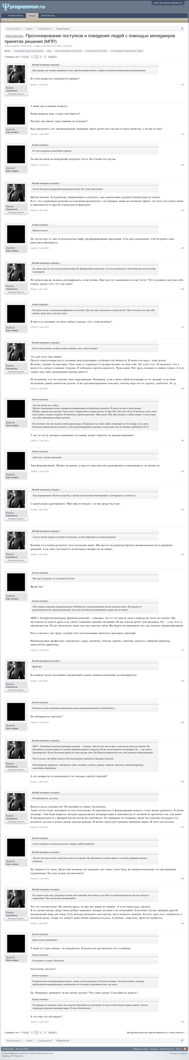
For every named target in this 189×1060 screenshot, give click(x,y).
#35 (182, 722)
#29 (182, 440)
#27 (182, 327)
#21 (182, 85)
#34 (182, 681)
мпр (49, 51)
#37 (182, 827)
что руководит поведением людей (127, 51)
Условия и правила (178, 1053)
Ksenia (10, 87)
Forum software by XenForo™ (27, 1053)
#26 (182, 289)
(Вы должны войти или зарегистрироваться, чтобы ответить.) (155, 1032)
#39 (182, 923)
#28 (182, 388)
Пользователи (48, 15)
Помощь (154, 1049)
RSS (185, 1049)
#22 (182, 134)
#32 (182, 554)
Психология (26, 46)
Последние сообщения (15, 20)
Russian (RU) (22, 1049)
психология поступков (96, 51)
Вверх (179, 1049)
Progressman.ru (15, 15)
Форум (32, 16)
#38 (182, 878)
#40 (182, 1022)
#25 (182, 248)
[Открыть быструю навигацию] (182, 28)
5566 (58, 46)
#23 (182, 165)
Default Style (8, 1049)
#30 (182, 471)
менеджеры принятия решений (28, 51)
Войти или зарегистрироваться (168, 3)
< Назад (24, 57)
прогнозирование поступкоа (68, 51)
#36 (182, 782)
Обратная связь (140, 1049)
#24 (182, 210)
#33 (182, 650)
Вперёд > (53, 57)
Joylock (10, 129)
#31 (182, 509)
